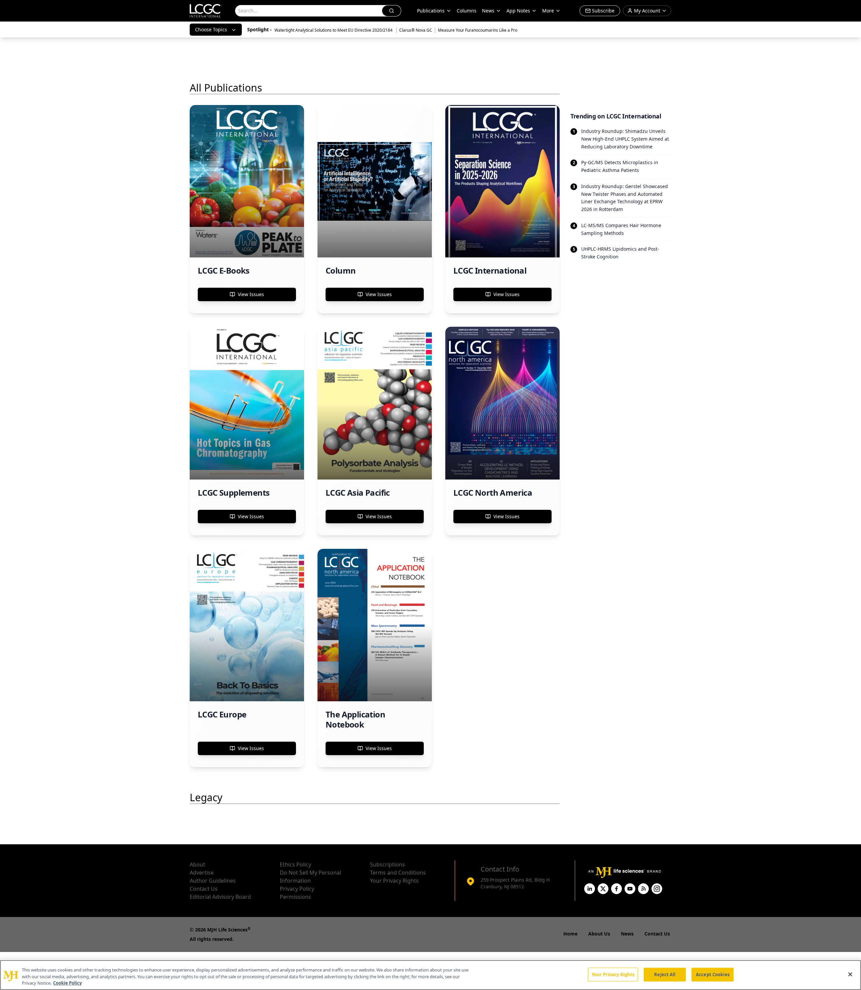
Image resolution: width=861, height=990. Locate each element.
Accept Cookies (712, 974)
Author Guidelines (213, 880)
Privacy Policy (297, 888)
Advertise (202, 872)
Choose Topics (211, 29)
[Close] (850, 974)
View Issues (251, 294)
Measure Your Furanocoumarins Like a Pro (477, 30)
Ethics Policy (295, 864)
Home (570, 933)
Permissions (295, 896)
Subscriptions (387, 864)
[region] (430, 975)
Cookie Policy (67, 983)
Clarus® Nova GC (415, 30)
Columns (467, 10)
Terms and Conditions (398, 872)
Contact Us (204, 888)
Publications (431, 10)
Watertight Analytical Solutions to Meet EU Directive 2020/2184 (334, 30)
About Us (599, 933)
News (488, 10)
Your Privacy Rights (394, 880)
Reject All (664, 974)
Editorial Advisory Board (220, 896)
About (197, 864)
